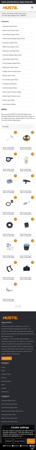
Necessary (8, 445)
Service (3, 377)
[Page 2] (19, 306)
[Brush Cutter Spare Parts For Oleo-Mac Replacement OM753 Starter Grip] (26, 181)
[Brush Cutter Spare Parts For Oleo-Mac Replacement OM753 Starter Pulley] (9, 181)
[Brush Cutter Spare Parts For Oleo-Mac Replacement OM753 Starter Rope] (26, 160)
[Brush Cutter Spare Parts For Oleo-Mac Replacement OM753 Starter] (9, 160)
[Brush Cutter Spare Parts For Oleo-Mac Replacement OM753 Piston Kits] (9, 246)
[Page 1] (16, 306)
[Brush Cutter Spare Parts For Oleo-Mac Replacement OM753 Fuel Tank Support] (9, 290)
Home (4, 13)
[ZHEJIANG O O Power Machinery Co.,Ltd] (10, 7)
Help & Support (6, 381)
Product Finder (6, 374)
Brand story (5, 391)
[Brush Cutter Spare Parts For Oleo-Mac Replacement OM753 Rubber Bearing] (26, 225)
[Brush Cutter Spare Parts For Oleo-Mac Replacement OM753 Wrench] (9, 138)
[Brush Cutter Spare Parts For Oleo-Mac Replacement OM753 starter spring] (9, 203)
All (8, 13)
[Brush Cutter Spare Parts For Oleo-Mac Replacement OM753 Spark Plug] (26, 203)
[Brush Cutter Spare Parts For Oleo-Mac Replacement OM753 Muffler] (26, 246)
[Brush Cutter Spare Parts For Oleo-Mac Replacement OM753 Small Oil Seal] (9, 225)
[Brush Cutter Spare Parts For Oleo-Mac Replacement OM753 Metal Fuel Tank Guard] (9, 268)
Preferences (25, 445)
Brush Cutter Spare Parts (18, 13)
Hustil (3, 370)
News (3, 384)
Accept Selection (20, 441)
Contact (3, 388)
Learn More (6, 358)
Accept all (31, 441)
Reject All (9, 441)
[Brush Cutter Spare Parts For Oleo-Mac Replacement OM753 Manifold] (26, 268)
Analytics (16, 445)
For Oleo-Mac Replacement (11, 15)
